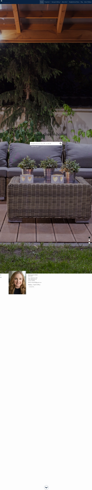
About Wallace (87, 2)
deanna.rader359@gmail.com (34, 282)
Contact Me (31, 286)
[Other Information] (89, 243)
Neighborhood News (74, 2)
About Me (65, 2)
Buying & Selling (56, 2)
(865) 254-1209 (34, 278)
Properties (48, 2)
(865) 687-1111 (34, 279)
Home (41, 2)
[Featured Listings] (89, 240)
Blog (82, 2)
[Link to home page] (6, 2)
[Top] (89, 237)
